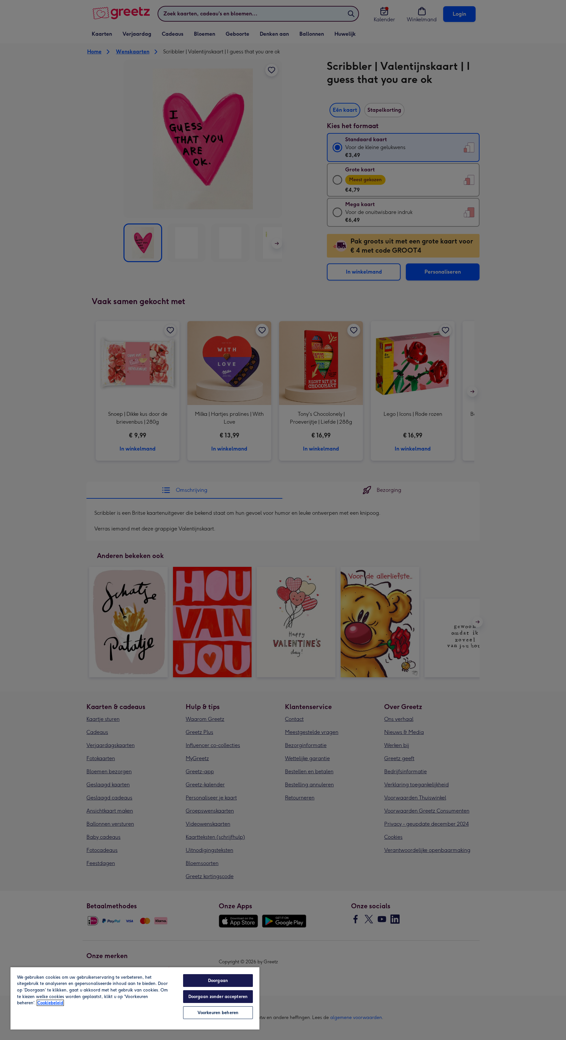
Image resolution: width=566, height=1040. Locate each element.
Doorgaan (218, 980)
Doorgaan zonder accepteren (218, 996)
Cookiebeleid (50, 1002)
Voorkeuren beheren (218, 1012)
